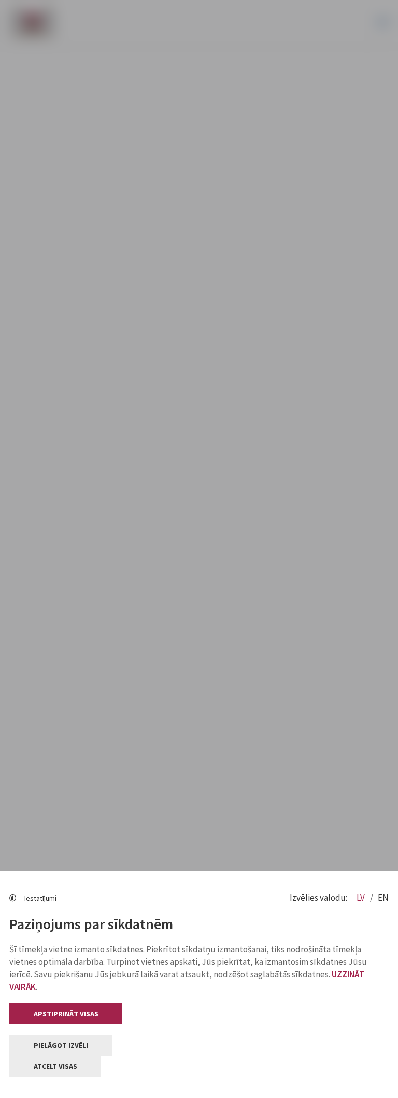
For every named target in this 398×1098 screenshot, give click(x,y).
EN (383, 897)
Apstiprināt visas (66, 1013)
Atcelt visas (55, 1066)
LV (361, 897)
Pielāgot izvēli (61, 1045)
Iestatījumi (40, 898)
